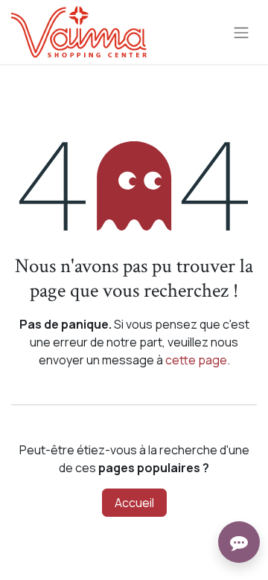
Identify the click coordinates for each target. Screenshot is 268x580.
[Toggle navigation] (241, 32)
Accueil (134, 502)
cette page (196, 360)
